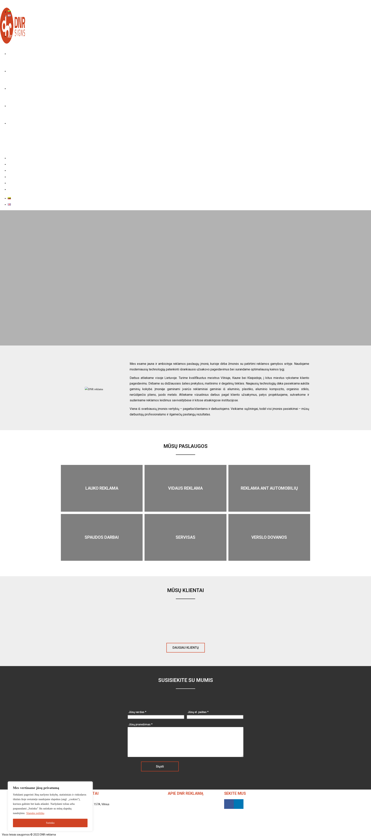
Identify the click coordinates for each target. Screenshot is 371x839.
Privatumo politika (67, 834)
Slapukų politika (35, 813)
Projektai (14, 170)
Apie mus (14, 158)
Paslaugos (15, 164)
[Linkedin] (238, 804)
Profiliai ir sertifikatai (23, 177)
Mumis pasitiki (18, 183)
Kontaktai (14, 189)
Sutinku (50, 822)
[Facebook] (229, 804)
